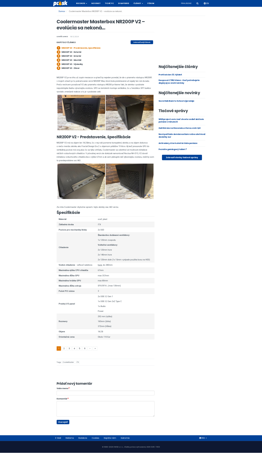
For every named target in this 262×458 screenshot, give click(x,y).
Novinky (95, 3)
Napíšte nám (110, 438)
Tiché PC (109, 3)
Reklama (70, 438)
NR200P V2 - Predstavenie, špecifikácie (81, 48)
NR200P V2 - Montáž (71, 60)
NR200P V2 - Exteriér (72, 52)
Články (138, 3)
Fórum (150, 3)
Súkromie (125, 438)
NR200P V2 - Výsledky (72, 64)
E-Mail (58, 438)
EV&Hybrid (123, 3)
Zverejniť (63, 422)
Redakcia (82, 438)
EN (207, 3)
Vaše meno (62, 388)
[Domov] (61, 3)
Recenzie (81, 3)
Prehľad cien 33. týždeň (170, 74)
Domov (62, 11)
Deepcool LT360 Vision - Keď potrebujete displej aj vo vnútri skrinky (179, 81)
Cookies (95, 438)
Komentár (62, 398)
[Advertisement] (181, 41)
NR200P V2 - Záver (71, 68)
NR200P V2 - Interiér (71, 56)
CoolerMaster (68, 362)
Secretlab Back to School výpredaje (176, 101)
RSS (203, 438)
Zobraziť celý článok (141, 42)
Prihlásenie (186, 3)
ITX (78, 362)
